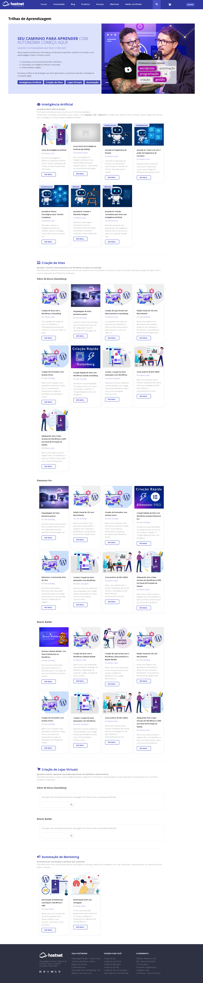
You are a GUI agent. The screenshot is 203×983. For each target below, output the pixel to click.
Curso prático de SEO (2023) (148, 372)
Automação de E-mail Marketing (116, 973)
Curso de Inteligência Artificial (54, 150)
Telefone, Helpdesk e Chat (146, 958)
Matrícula (114, 4)
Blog (73, 4)
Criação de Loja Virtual (112, 961)
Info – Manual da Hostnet (145, 961)
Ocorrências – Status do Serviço (148, 973)
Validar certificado (133, 4)
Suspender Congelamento (146, 967)
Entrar (190, 5)
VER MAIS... (50, 174)
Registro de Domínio (79, 964)
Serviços (100, 4)
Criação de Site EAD (111, 967)
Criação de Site (109, 958)
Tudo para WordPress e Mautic (83, 961)
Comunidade (59, 4)
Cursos (44, 4)
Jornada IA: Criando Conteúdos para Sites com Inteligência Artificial (116, 214)
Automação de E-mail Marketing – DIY (86, 970)
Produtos (85, 4)
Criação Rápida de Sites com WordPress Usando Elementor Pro (149, 516)
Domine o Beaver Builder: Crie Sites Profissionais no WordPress (54, 654)
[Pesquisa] (157, 4)
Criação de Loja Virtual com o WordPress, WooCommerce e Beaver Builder (117, 656)
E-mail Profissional (79, 967)
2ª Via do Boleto (142, 964)
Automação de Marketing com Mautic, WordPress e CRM (52, 903)
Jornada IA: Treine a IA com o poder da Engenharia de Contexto (149, 153)
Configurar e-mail (142, 970)
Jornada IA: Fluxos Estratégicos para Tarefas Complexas (52, 214)
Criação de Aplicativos (112, 964)
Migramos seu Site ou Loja (82, 973)
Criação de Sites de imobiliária (115, 970)
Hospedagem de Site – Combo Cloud (86, 958)
